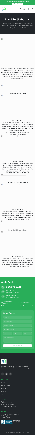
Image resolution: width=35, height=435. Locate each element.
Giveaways (4, 391)
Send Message (17, 345)
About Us (3, 388)
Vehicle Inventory (6, 382)
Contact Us (4, 394)
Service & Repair (5, 385)
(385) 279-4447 (7, 402)
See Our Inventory (17, 3)
